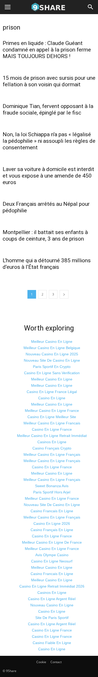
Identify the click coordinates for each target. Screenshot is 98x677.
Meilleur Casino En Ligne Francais (52, 423)
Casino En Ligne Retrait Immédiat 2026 (51, 586)
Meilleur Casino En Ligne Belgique (52, 348)
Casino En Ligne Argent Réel (52, 599)
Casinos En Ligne (51, 442)
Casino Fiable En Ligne (52, 643)
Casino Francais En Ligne (52, 511)
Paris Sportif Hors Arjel (51, 492)
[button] (90, 7)
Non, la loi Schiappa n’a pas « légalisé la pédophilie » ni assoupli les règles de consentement (49, 141)
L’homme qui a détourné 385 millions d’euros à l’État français (47, 263)
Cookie (41, 662)
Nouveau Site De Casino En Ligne (52, 360)
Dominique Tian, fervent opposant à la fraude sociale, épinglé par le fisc (48, 109)
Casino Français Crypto (51, 448)
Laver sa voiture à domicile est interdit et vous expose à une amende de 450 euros (48, 175)
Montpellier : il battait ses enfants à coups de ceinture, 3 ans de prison (45, 235)
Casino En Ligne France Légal (52, 392)
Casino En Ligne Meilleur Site (51, 417)
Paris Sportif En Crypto (52, 367)
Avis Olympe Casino (51, 555)
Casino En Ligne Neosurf (51, 561)
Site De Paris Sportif (51, 618)
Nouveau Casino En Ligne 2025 (52, 354)
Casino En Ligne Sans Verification (52, 373)
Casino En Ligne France (52, 429)
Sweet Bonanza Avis (51, 486)
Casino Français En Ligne (52, 530)
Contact (56, 662)
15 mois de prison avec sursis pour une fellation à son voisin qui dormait (49, 81)
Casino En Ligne (51, 398)
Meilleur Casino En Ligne (51, 341)
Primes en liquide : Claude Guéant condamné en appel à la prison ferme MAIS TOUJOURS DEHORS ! (47, 49)
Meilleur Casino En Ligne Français (52, 454)
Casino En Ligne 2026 (51, 523)
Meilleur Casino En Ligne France (52, 410)
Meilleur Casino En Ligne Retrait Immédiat (52, 436)
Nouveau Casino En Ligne (51, 605)
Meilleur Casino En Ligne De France (52, 542)
